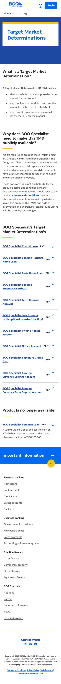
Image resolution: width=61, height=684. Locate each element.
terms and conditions (26, 195)
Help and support (13, 617)
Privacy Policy (33, 670)
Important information (16, 605)
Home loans (10, 483)
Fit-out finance (12, 571)
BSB (41, 673)
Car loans (9, 509)
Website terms (46, 670)
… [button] (16, 13)
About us (9, 592)
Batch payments (13, 536)
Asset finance (11, 558)
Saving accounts (13, 502)
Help (38, 6)
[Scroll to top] (51, 463)
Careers (8, 598)
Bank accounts (12, 490)
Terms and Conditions (16, 670)
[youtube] (30, 645)
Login (51, 5)
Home (7, 13)
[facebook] (35, 645)
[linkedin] (25, 645)
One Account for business (18, 524)
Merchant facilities (14, 530)
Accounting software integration (22, 543)
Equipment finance (14, 577)
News (7, 611)
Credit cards (10, 496)
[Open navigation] (5, 5)
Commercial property (16, 564)
